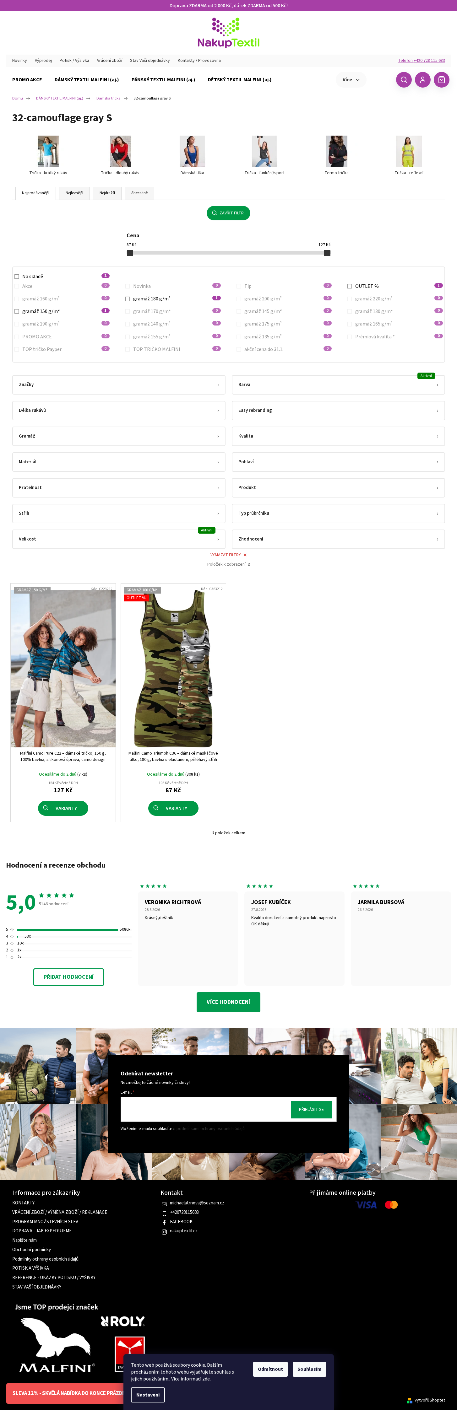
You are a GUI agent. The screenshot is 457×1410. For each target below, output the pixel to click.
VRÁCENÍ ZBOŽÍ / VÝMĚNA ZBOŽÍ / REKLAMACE (59, 1212)
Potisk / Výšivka (74, 60)
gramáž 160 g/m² (64, 299)
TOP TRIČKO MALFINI (175, 349)
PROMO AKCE (64, 337)
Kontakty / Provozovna (199, 60)
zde (206, 1378)
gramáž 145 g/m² (286, 311)
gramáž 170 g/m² (175, 311)
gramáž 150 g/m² (64, 311)
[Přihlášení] (423, 80)
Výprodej (43, 60)
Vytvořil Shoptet (430, 1400)
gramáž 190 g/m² (64, 324)
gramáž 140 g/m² (175, 324)
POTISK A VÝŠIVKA (30, 1268)
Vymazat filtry (225, 555)
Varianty (66, 808)
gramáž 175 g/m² (286, 324)
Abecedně (139, 193)
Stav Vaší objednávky (150, 60)
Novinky (19, 60)
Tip (286, 286)
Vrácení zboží (109, 60)
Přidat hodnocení (69, 977)
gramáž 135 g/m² (286, 337)
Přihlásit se (311, 1109)
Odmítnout (270, 1369)
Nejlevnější (74, 193)
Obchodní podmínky (31, 1250)
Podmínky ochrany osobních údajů (45, 1259)
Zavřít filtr (232, 213)
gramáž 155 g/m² (175, 337)
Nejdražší (107, 193)
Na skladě (64, 276)
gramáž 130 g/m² (397, 311)
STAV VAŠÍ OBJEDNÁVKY (36, 1287)
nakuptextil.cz (184, 1231)
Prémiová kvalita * (397, 337)
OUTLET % (397, 286)
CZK (380, 79)
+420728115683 (184, 1212)
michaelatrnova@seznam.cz (197, 1203)
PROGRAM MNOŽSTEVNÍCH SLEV (45, 1222)
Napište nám (24, 1240)
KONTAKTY (23, 1203)
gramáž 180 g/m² (175, 299)
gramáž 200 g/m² (286, 299)
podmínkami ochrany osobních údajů (211, 1129)
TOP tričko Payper (64, 349)
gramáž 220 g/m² (397, 299)
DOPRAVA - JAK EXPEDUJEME (42, 1231)
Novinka (175, 286)
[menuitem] (27, 79)
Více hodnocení (228, 1002)
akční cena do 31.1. (286, 349)
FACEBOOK (181, 1222)
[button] (118, 385)
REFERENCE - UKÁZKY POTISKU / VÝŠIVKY (53, 1278)
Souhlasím (309, 1369)
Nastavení (148, 1394)
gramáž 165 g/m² (397, 324)
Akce (64, 286)
